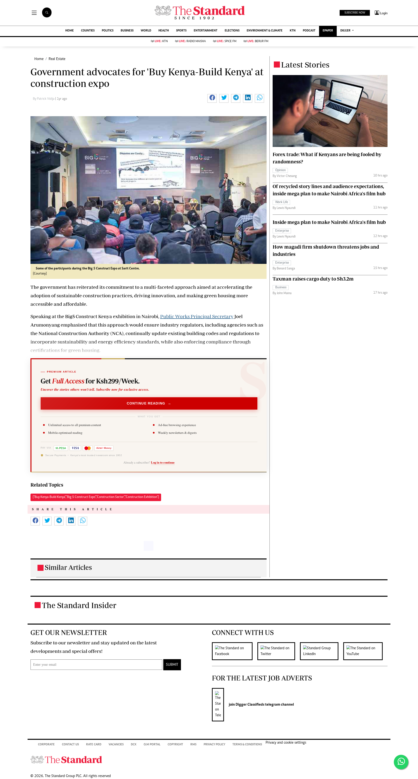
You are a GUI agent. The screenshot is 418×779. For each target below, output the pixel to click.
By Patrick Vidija (44, 99)
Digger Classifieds (249, 705)
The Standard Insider (79, 605)
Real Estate (57, 59)
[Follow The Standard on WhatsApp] (401, 762)
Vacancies (116, 744)
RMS (193, 744)
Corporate (46, 744)
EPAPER (328, 30)
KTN (293, 30)
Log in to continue (163, 462)
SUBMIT (172, 665)
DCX (133, 744)
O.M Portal (152, 744)
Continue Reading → (149, 403)
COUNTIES (88, 30)
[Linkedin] (321, 651)
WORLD (146, 30)
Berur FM (257, 41)
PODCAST (309, 30)
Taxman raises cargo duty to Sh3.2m (313, 279)
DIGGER (345, 30)
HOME (69, 30)
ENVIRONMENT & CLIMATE (265, 30)
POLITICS (107, 30)
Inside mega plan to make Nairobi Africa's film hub (329, 222)
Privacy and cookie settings (286, 743)
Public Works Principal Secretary (196, 316)
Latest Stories (305, 64)
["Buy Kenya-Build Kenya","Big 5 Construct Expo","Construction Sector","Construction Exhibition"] (96, 497)
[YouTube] (365, 651)
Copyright (175, 744)
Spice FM (226, 41)
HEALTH (163, 30)
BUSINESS (127, 30)
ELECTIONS (232, 30)
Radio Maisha (192, 41)
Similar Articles (68, 567)
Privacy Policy (214, 744)
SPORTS (181, 30)
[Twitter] (278, 651)
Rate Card (93, 744)
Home (39, 59)
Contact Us (70, 744)
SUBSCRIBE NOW (354, 12)
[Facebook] (234, 651)
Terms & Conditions (247, 744)
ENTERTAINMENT (205, 30)
